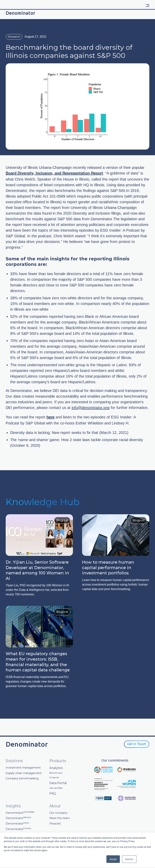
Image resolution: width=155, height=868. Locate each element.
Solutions (14, 761)
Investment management (23, 767)
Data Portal (58, 783)
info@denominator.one (91, 408)
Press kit (55, 823)
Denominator (20, 812)
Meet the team (59, 818)
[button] (147, 5)
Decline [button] (129, 859)
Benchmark (55, 773)
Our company (58, 812)
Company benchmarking (22, 778)
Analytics (56, 768)
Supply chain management (24, 773)
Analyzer (54, 777)
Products (57, 761)
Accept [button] (113, 859)
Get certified (55, 788)
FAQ (52, 793)
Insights (13, 806)
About (55, 806)
